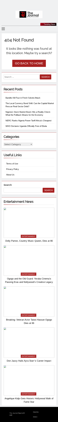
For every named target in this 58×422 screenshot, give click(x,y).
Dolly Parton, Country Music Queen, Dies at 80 (29, 241)
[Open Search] (55, 29)
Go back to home (29, 63)
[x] (29, 6)
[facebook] (22, 6)
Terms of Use (12, 163)
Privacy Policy (12, 169)
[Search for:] (21, 77)
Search (8, 185)
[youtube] (35, 6)
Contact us (35, 416)
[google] (32, 6)
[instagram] (25, 6)
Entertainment (28, 236)
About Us (10, 175)
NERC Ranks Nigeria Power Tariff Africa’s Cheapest (28, 120)
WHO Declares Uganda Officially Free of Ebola (26, 126)
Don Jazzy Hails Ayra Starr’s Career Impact (29, 361)
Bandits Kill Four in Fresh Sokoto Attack (23, 98)
